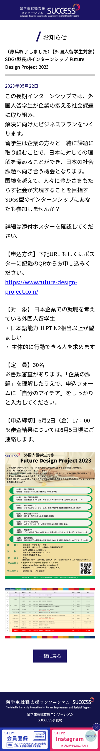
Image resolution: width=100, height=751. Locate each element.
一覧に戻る (50, 656)
